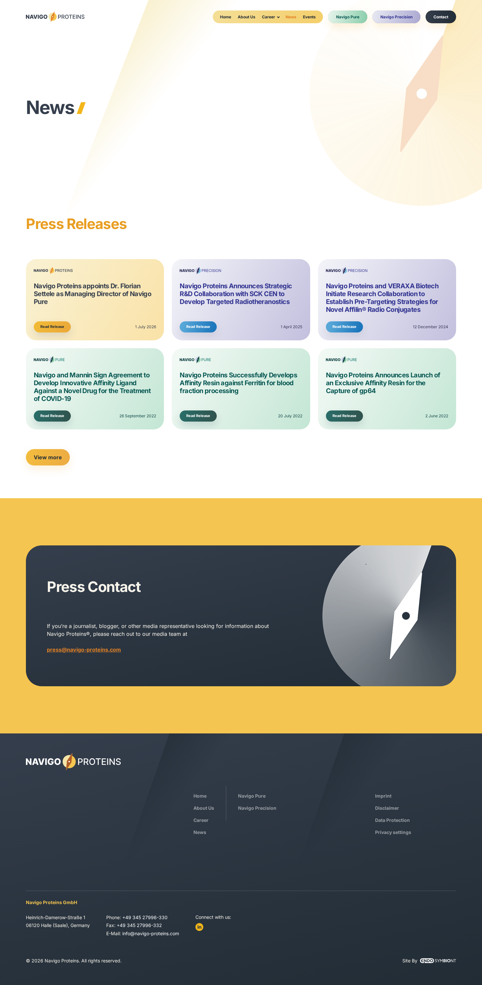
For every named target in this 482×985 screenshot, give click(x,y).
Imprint (383, 796)
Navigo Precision (396, 16)
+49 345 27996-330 (145, 917)
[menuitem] (225, 16)
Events (309, 16)
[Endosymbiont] (438, 960)
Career (268, 16)
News (291, 16)
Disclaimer (387, 808)
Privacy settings (393, 832)
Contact (440, 16)
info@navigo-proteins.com (150, 933)
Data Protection (392, 820)
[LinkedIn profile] (199, 927)
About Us (246, 16)
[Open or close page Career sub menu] (278, 16)
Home (225, 16)
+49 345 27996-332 (139, 925)
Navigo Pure (347, 16)
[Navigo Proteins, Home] (55, 16)
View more (48, 457)
